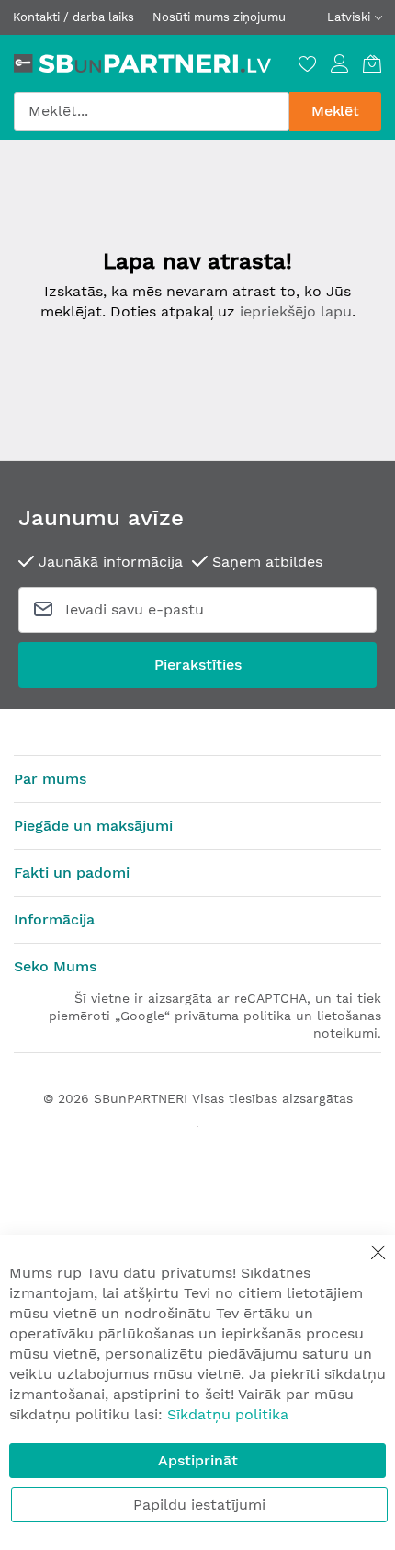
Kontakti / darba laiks (73, 17)
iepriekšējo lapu (296, 311)
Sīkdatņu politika (227, 1414)
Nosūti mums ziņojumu (219, 17)
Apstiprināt (198, 1460)
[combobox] (151, 111)
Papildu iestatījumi (199, 1504)
